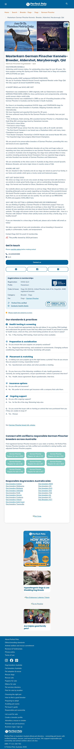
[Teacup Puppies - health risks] (37, 548)
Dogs (36, 12)
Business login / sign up (13, 727)
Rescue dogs (9, 674)
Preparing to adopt (12, 701)
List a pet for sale (11, 714)
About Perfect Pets (12, 639)
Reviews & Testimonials (13, 649)
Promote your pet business (15, 724)
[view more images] (37, 36)
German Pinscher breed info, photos (22, 425)
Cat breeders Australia (13, 668)
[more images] (66, 24)
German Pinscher (47, 12)
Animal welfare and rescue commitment (19, 646)
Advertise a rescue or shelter (15, 720)
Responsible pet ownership (15, 710)
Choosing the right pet (13, 694)
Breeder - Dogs (26, 12)
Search (14, 12)
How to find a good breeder (15, 697)
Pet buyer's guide (11, 707)
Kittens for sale (10, 684)
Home (7, 12)
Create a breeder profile (14, 717)
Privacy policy (10, 652)
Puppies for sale (11, 681)
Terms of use (9, 655)
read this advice (16, 249)
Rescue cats (9, 678)
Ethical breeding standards (15, 642)
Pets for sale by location (14, 690)
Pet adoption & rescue (13, 671)
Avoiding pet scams (12, 704)
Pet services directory (13, 687)
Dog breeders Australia (13, 665)
